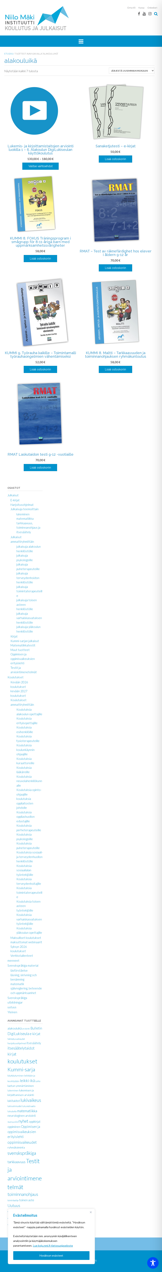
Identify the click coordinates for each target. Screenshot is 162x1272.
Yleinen (12, 1012)
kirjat (12, 1054)
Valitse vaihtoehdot (40, 166)
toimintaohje (13, 1200)
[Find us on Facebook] (139, 13)
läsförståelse (19, 970)
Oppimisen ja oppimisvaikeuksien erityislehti (22, 658)
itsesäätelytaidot (21, 1048)
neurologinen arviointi (22, 1115)
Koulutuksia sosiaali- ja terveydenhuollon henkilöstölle (29, 856)
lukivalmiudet (15, 1106)
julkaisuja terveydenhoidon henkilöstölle (27, 577)
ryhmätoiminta (16, 1147)
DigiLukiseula (18, 1033)
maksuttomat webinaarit (26, 942)
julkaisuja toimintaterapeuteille (29, 591)
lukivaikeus (31, 1100)
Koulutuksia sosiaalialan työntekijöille (24, 870)
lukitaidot (14, 1100)
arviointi (26, 1028)
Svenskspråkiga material (23, 965)
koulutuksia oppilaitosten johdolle (24, 803)
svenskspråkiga (22, 1153)
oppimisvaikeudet (22, 1142)
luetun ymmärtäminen (21, 1085)
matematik (17, 984)
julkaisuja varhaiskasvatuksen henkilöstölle (29, 618)
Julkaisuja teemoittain (24, 509)
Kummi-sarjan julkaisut (24, 641)
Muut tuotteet (20, 650)
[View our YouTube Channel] (144, 13)
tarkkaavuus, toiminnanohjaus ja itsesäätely (28, 527)
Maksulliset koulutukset (25, 937)
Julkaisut (13, 495)
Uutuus (14, 1205)
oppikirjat (34, 1121)
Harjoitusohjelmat (22, 504)
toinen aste (26, 1200)
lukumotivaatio (28, 1106)
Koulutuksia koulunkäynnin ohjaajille (25, 749)
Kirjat (14, 636)
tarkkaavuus (16, 1162)
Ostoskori (152, 7)
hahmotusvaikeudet (16, 1039)
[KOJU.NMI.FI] (37, 18)
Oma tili (131, 7)
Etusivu (8, 53)
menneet (13, 960)
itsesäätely (33, 1043)
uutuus (12, 1007)
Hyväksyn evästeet (51, 1255)
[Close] (90, 1212)
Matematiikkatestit (22, 645)
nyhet (23, 1121)
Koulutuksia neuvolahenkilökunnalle (29, 781)
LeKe (37, 1081)
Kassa (141, 7)
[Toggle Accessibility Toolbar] (153, 1263)
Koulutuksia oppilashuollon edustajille (25, 816)
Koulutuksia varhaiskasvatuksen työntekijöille (29, 919)
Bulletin (36, 1028)
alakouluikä (15, 1028)
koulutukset (22, 1061)
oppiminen (14, 1126)
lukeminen (22, 514)
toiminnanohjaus (23, 1194)
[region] (51, 1236)
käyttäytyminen (16, 1075)
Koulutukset (16, 677)
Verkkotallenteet (21, 955)
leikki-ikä (27, 1080)
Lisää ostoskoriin (115, 159)
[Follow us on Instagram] (150, 13)
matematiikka (25, 518)
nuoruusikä (13, 1122)
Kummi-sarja (21, 1069)
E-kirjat (15, 500)
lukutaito (12, 1111)
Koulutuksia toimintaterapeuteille (29, 892)
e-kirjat (35, 1034)
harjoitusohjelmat (17, 1043)
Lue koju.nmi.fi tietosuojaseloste (53, 1245)
